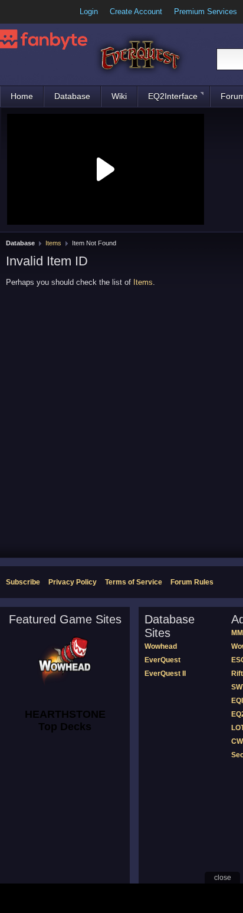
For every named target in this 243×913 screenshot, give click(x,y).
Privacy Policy (72, 582)
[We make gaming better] (38, 12)
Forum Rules (192, 582)
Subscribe (23, 582)
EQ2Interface (173, 96)
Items (53, 243)
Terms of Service (133, 582)
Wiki (119, 96)
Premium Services (205, 11)
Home (22, 96)
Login (89, 11)
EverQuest (162, 660)
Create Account (136, 11)
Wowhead (161, 646)
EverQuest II (165, 673)
